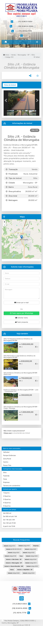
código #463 (32, 556)
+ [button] (4, 222)
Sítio (33, 55)
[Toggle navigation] (37, 42)
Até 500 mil (7, 513)
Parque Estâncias (9, 455)
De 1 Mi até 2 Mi (9, 520)
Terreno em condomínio (11, 486)
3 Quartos (7, 499)
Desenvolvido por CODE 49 (21, 625)
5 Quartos (6, 506)
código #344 (30, 559)
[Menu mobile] (6, 42)
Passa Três (7, 465)
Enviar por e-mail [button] (22, 302)
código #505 (32, 566)
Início (7, 55)
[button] (6, 100)
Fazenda (6, 476)
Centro (5, 462)
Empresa (6, 482)
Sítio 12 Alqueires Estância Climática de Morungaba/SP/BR (18, 339)
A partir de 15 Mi (9, 526)
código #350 (28, 552)
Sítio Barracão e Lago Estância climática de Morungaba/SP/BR (19, 356)
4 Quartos (7, 503)
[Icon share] (21, 36)
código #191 (24, 545)
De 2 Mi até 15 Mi (9, 523)
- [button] (4, 225)
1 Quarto (6, 493)
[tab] (10, 85)
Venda (13, 55)
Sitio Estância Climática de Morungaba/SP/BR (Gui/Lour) (20, 373)
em (13, 559)
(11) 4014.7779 (25, 31)
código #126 (10, 556)
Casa (5, 479)
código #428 (14, 573)
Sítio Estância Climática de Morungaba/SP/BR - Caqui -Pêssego (21, 407)
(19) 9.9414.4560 (25, 26)
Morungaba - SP (24, 55)
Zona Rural (7, 459)
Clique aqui (8, 433)
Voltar (37, 57)
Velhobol (6, 452)
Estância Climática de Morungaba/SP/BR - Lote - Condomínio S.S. (21, 390)
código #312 (9, 546)
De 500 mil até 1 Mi (10, 516)
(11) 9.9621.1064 (25, 22)
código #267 (13, 552)
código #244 (28, 573)
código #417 (31, 563)
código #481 (30, 549)
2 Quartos (6, 496)
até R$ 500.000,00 (13, 549)
